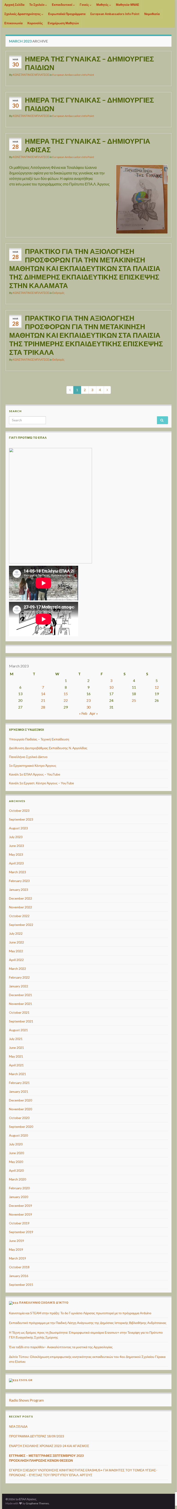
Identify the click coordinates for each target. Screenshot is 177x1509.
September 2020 (21, 1127)
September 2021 (21, 1021)
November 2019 (20, 1214)
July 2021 (16, 1039)
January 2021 (18, 1091)
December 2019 (20, 1206)
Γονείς (85, 4)
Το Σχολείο (37, 4)
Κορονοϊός (35, 23)
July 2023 (16, 837)
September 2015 (21, 1285)
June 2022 (16, 942)
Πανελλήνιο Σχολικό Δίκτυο (28, 757)
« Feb (83, 713)
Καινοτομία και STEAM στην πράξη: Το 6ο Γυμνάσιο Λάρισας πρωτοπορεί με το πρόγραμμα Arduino (80, 1313)
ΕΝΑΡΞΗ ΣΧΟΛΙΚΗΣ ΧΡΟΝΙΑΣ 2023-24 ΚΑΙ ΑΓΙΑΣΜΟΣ (49, 1446)
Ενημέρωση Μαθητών (63, 23)
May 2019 (16, 1249)
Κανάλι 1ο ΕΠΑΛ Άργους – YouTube (34, 774)
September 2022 (21, 925)
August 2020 (18, 1135)
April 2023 (16, 863)
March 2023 (17, 872)
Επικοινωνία (13, 23)
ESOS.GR (25, 1380)
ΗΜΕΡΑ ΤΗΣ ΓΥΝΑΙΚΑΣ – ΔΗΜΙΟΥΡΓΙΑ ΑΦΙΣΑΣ (87, 145)
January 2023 (18, 889)
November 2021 (20, 1004)
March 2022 (17, 969)
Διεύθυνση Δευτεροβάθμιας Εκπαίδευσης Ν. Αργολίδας (48, 748)
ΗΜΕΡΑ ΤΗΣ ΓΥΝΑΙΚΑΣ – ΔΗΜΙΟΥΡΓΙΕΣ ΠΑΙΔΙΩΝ (89, 63)
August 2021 (18, 1030)
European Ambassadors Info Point (114, 14)
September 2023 (21, 819)
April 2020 (16, 1170)
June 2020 (16, 1153)
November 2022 (20, 907)
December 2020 (20, 1100)
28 (43, 707)
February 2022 (19, 977)
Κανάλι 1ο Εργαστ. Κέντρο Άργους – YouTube (41, 783)
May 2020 (16, 1162)
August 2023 (18, 828)
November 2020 (20, 1109)
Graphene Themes (37, 1503)
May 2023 (16, 854)
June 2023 (16, 846)
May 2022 (16, 951)
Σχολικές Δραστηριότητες (22, 14)
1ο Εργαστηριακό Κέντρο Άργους (32, 765)
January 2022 (18, 986)
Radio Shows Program (26, 1400)
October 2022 (19, 916)
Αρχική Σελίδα (14, 4)
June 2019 (16, 1241)
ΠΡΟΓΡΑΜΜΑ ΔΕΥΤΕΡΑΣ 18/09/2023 (36, 1436)
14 (43, 693)
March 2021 (17, 1074)
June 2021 (16, 1048)
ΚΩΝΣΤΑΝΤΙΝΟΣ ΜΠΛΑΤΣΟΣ (31, 74)
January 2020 (18, 1197)
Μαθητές (102, 4)
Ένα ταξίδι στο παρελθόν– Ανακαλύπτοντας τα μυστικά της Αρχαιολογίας (61, 1347)
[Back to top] (166, 1481)
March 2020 (17, 1179)
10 (111, 687)
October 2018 (19, 1267)
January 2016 (18, 1276)
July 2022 (16, 933)
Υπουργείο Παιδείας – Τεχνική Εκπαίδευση (39, 739)
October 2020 (19, 1118)
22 (66, 700)
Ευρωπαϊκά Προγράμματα (67, 14)
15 (66, 693)
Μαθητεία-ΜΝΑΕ (127, 4)
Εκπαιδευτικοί (62, 4)
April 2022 (16, 960)
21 (43, 700)
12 (157, 687)
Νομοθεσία (152, 14)
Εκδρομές (58, 293)
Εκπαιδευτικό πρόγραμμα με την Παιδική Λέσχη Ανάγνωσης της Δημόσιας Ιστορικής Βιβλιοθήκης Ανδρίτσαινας (87, 1323)
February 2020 (19, 1188)
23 (88, 700)
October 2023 (19, 810)
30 (88, 707)
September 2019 (21, 1232)
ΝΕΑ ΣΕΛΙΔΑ (18, 1426)
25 (134, 700)
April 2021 (16, 1065)
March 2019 (17, 1258)
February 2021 (19, 1083)
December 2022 (20, 898)
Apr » (93, 713)
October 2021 (19, 1012)
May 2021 (16, 1056)
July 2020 (16, 1144)
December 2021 (20, 995)
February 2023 (19, 881)
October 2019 (19, 1223)
